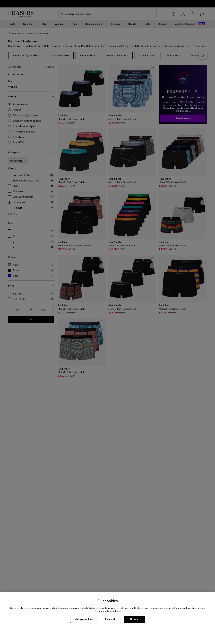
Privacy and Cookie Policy (107, 610)
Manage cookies (83, 619)
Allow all (134, 619)
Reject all (110, 619)
